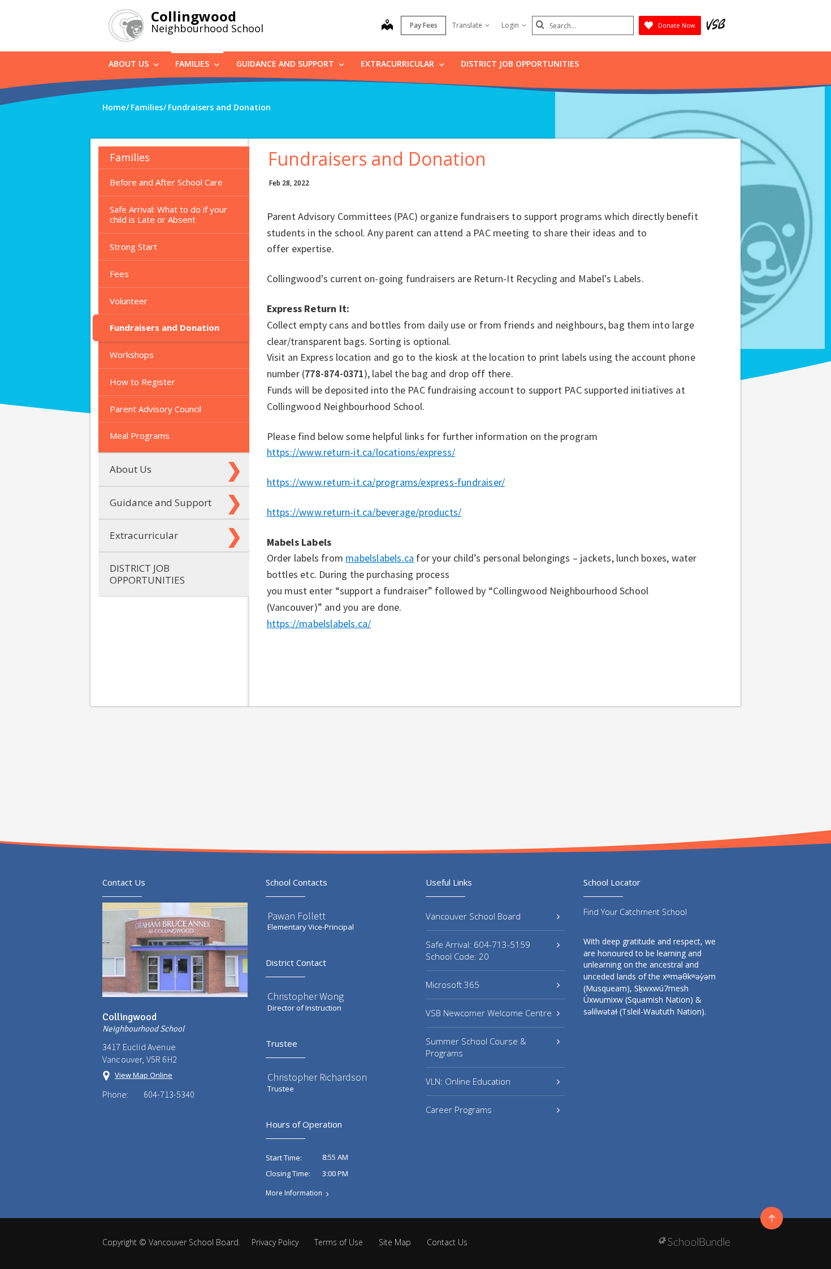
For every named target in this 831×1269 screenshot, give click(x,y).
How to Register (142, 381)
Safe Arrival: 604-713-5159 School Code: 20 (478, 950)
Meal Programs (140, 435)
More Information (294, 1193)
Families (193, 63)
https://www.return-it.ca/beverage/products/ (364, 512)
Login (510, 25)
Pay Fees (424, 25)
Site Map (395, 1242)
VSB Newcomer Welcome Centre (489, 1012)
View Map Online (143, 1075)
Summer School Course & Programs (476, 1047)
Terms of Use (338, 1242)
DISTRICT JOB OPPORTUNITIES (520, 63)
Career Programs (459, 1109)
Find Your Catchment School (635, 912)
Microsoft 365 (452, 984)
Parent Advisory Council (155, 409)
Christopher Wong (305, 996)
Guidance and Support (286, 63)
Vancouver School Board (473, 916)
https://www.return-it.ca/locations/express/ (361, 452)
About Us (130, 63)
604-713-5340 (169, 1094)
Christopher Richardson (317, 1077)
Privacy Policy (275, 1242)
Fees (119, 273)
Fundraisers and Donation (164, 327)
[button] (234, 157)
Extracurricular (398, 63)
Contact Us (447, 1242)
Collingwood (193, 16)
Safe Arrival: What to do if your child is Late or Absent (168, 215)
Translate (467, 25)
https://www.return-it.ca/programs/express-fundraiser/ (386, 482)
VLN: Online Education (468, 1081)
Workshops (132, 354)
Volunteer (129, 301)
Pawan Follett (296, 915)
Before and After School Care (166, 182)
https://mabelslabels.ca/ (319, 623)
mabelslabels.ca (379, 557)
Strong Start (133, 246)
